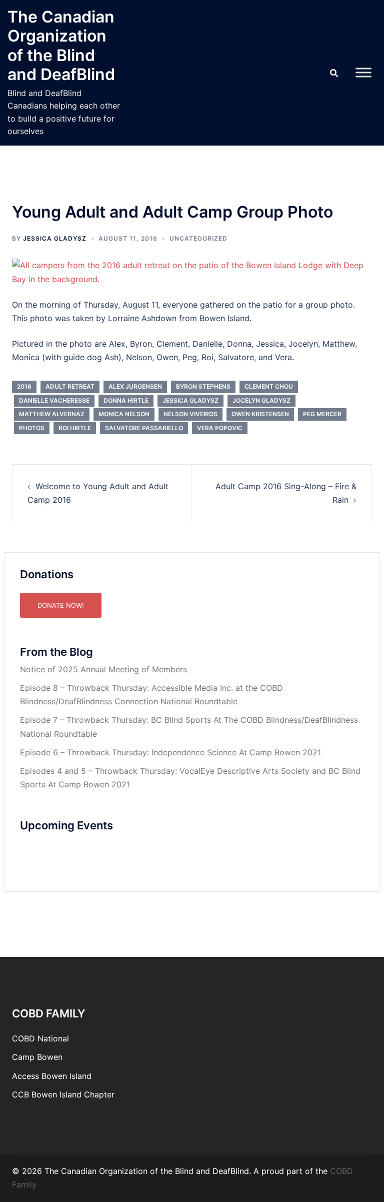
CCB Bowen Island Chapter (63, 1094)
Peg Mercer (322, 414)
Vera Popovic (219, 428)
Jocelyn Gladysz (261, 400)
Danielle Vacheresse (54, 400)
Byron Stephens (203, 386)
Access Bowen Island (52, 1076)
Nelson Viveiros (191, 414)
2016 (24, 386)
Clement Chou (268, 386)
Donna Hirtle (126, 400)
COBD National (40, 1038)
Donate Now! (61, 605)
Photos (31, 428)
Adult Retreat (70, 386)
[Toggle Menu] (364, 73)
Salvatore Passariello (144, 428)
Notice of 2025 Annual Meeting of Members (103, 669)
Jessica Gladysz (54, 238)
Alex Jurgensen (135, 386)
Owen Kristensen (260, 414)
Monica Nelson (124, 414)
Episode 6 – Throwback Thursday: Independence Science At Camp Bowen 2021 (170, 752)
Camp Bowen (37, 1057)
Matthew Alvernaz (51, 414)
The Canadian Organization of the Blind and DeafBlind (61, 45)
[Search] (334, 73)
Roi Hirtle (74, 428)
